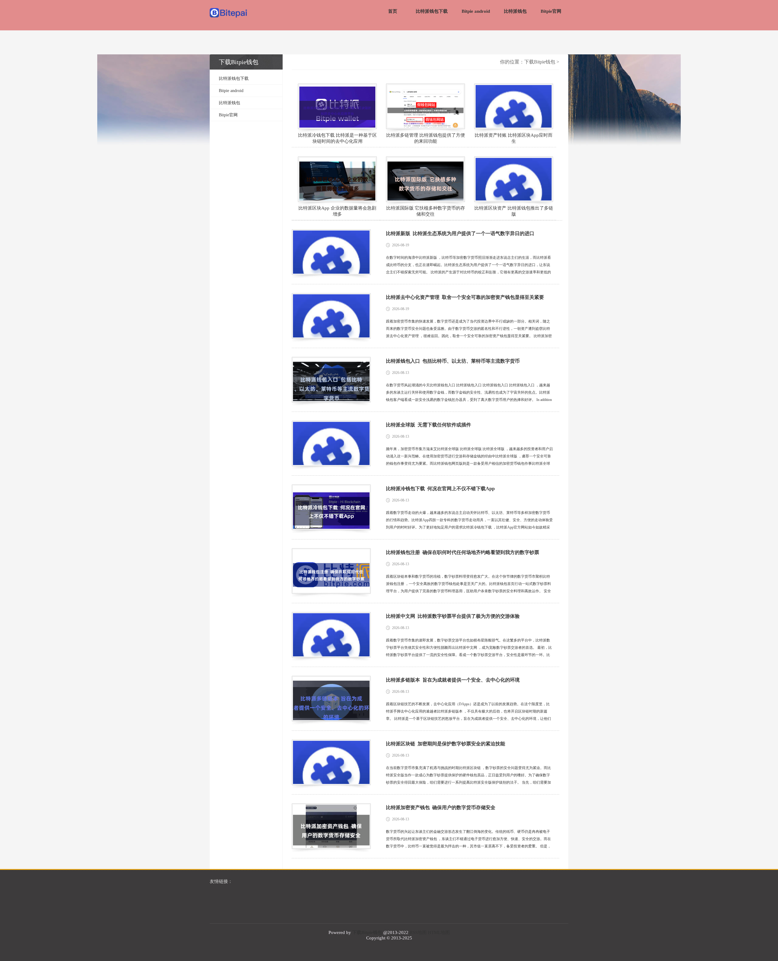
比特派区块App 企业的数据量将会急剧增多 (337, 211)
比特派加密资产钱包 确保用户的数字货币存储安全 (440, 807)
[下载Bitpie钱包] (229, 13)
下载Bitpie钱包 (539, 61)
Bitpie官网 (551, 11)
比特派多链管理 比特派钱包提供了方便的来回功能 (425, 138)
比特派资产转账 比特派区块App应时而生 (514, 138)
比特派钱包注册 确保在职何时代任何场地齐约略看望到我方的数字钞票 (462, 552)
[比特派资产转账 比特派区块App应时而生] (514, 106)
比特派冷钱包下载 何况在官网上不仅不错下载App (440, 488)
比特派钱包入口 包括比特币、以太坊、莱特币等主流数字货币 (453, 361)
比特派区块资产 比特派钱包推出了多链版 (513, 211)
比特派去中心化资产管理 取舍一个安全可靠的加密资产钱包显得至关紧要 (465, 297)
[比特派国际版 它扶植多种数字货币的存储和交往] (425, 179)
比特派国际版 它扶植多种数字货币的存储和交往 (425, 211)
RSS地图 (418, 932)
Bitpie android (476, 11)
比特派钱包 (515, 11)
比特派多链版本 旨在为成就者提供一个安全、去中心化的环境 (453, 679)
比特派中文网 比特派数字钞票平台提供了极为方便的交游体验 (453, 616)
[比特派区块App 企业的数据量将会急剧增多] (337, 179)
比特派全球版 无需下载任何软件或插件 (428, 424)
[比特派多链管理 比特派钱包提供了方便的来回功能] (425, 106)
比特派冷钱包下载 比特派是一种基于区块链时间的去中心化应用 (337, 138)
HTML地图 (439, 932)
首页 (392, 11)
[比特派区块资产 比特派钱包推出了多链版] (514, 179)
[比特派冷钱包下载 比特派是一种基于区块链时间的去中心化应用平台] (337, 106)
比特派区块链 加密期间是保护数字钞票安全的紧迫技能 (445, 743)
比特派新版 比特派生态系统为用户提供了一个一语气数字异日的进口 (460, 233)
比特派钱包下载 (432, 11)
